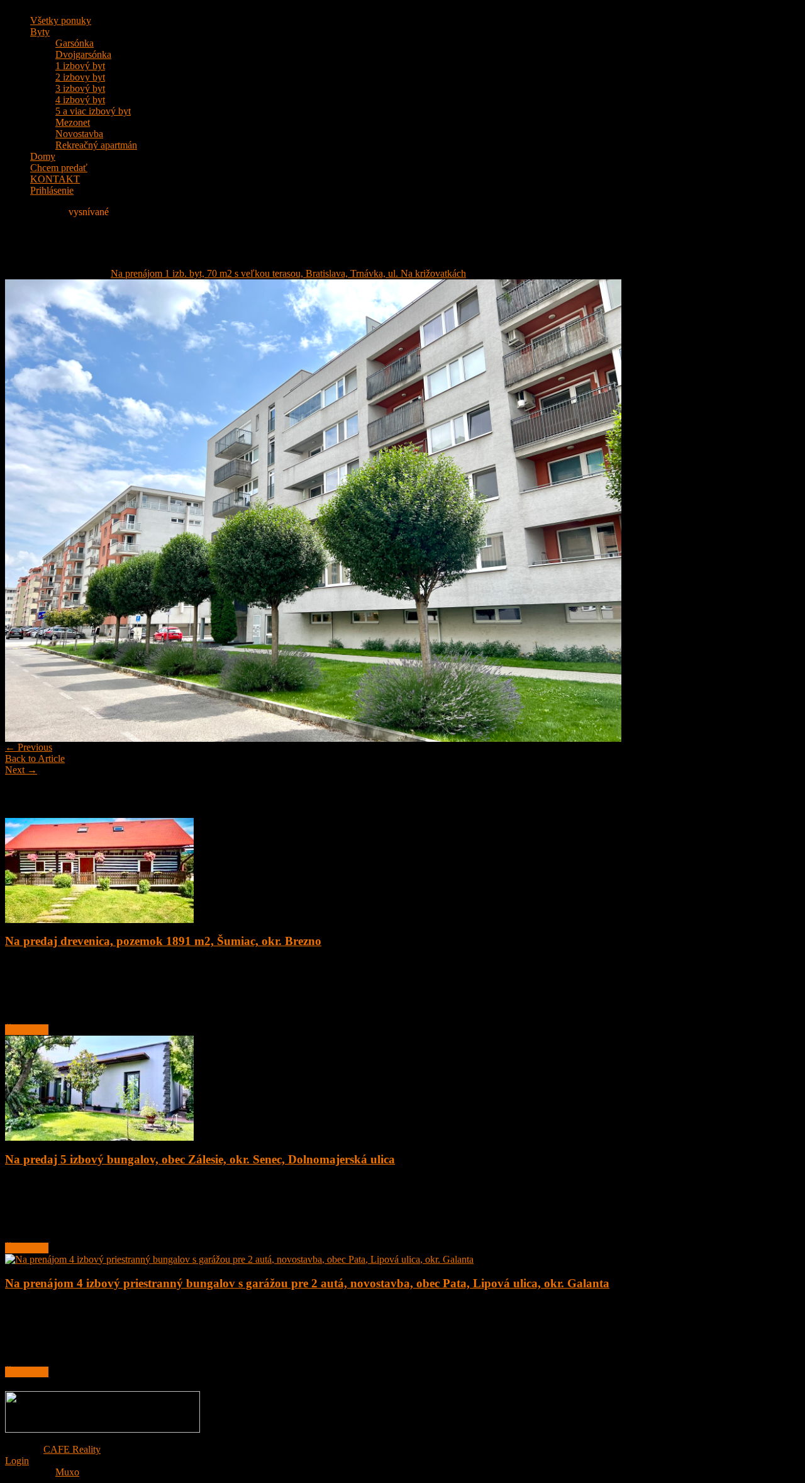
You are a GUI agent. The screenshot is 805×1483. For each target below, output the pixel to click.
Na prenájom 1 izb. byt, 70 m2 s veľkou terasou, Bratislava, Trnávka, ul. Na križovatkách (288, 273)
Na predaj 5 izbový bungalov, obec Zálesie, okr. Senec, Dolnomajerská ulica (200, 1159)
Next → (21, 769)
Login (17, 1460)
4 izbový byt (80, 99)
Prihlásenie (52, 190)
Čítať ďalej (26, 1029)
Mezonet (72, 122)
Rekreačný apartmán (96, 145)
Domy (42, 156)
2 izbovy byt (80, 77)
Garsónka (74, 43)
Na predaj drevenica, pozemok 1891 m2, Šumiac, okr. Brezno (163, 941)
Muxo (67, 1472)
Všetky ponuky (60, 20)
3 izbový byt (80, 88)
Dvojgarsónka (83, 54)
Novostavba (79, 133)
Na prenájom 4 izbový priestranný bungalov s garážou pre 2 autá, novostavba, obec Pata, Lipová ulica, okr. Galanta (307, 1283)
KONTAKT (55, 179)
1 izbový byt (80, 65)
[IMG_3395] (313, 738)
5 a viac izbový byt (93, 111)
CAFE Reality (72, 1449)
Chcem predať (58, 167)
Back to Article (35, 758)
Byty (40, 31)
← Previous (28, 747)
